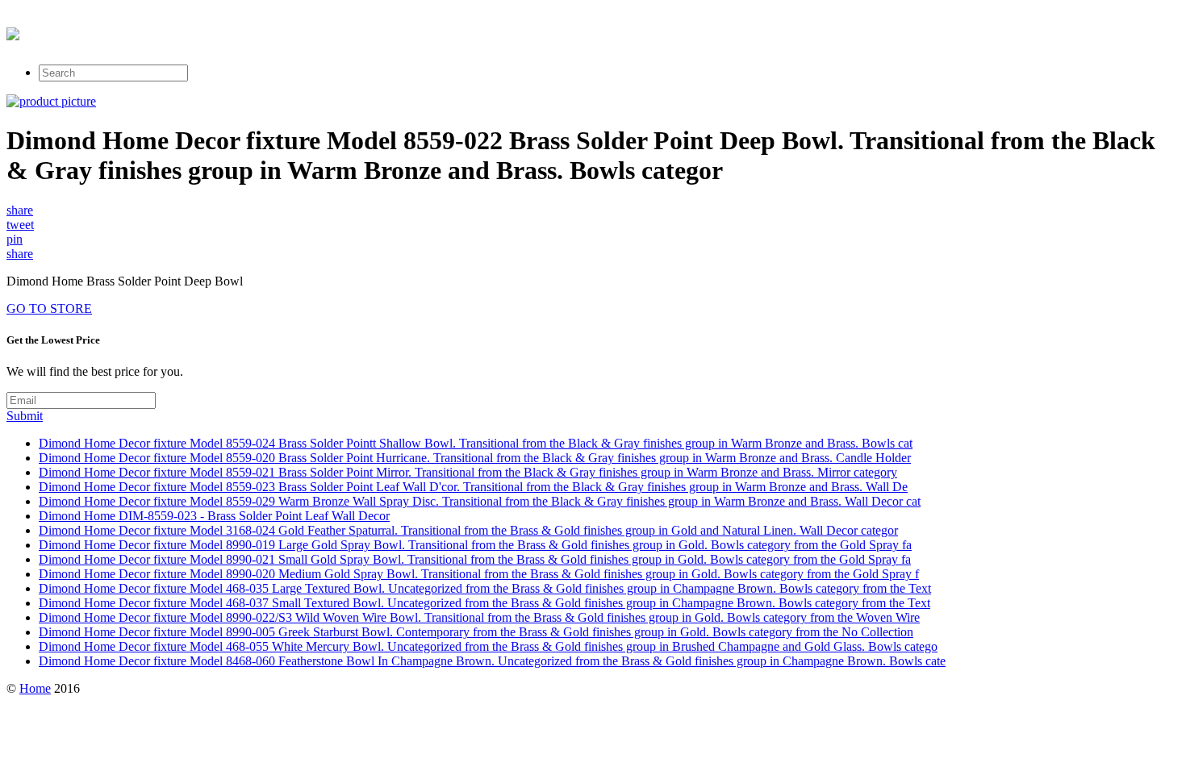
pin (14, 239)
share (19, 210)
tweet (20, 224)
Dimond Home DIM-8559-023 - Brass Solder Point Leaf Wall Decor (214, 516)
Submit (24, 416)
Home (35, 688)
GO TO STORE (49, 308)
